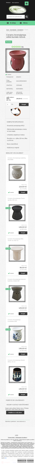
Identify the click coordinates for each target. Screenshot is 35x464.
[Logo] (17, 9)
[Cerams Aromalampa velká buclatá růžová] (17, 49)
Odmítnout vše (21, 460)
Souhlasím (30, 460)
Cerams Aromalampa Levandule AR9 (14, 320)
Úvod (7, 29)
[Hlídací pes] (15, 111)
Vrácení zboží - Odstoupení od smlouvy (17, 437)
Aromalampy (20, 29)
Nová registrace (15, 2)
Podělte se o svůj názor (15, 412)
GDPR (16, 435)
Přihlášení (8, 2)
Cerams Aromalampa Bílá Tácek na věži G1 (15, 239)
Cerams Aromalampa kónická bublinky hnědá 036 (17, 280)
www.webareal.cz (21, 421)
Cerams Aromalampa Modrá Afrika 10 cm (16, 361)
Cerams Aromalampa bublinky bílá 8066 (17, 158)
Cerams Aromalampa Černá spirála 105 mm (16, 199)
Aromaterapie (13, 29)
